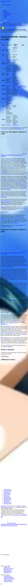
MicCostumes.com (8, 571)
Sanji (9, 219)
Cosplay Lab (21, 128)
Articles (5, 16)
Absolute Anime (7, 5)
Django (10, 322)
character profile (21, 29)
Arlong (4, 197)
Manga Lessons (8, 507)
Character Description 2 (9, 578)
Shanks (7, 60)
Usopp (2, 219)
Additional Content (8, 581)
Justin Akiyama (16, 127)
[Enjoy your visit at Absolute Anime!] (5, 22)
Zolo (17, 219)
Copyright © (4, 506)
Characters (6, 12)
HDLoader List (7, 502)
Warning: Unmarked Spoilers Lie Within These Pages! (13, 25)
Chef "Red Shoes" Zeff (9, 332)
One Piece (8, 125)
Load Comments (4, 356)
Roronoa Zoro (11, 275)
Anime (5, 11)
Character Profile (7, 576)
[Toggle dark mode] (4, 20)
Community (6, 15)
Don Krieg (23, 334)
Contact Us (18, 506)
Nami (23, 180)
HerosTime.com (7, 570)
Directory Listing (7, 503)
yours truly (4, 128)
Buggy (12, 180)
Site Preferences (5, 554)
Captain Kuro (16, 320)
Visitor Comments (8, 580)
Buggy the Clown (18, 290)
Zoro (5, 179)
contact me (16, 222)
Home (5, 10)
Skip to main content (5, 1)
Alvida (7, 270)
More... (5, 17)
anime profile (12, 29)
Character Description (9, 577)
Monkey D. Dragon (5, 202)
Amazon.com (7, 567)
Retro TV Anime (7, 13)
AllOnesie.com (7, 572)
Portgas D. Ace (7, 200)
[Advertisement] (14, 425)
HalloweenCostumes (8, 568)
